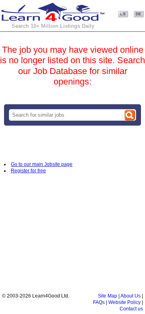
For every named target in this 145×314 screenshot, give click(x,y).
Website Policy (124, 302)
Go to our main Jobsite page (41, 164)
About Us (130, 296)
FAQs (99, 302)
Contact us (131, 309)
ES (123, 14)
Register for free (28, 171)
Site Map (107, 296)
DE (138, 14)
